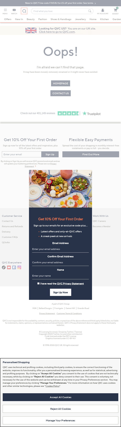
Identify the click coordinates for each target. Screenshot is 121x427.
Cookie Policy (52, 386)
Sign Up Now (60, 292)
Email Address (60, 243)
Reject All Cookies (60, 408)
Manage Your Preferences (60, 420)
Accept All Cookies (60, 397)
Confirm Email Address (60, 256)
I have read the (62, 283)
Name (60, 269)
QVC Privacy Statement (70, 283)
